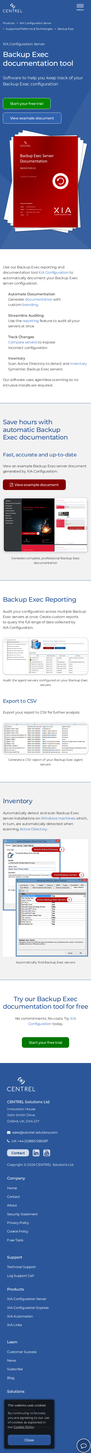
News (11, 1360)
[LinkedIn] (36, 1152)
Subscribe (15, 1369)
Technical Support (21, 1267)
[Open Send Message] (84, 1446)
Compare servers (22, 342)
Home (12, 1188)
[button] (80, 8)
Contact (18, 1153)
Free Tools (15, 1240)
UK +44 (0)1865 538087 (29, 1141)
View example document (32, 118)
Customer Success (21, 1352)
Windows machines (58, 818)
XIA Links (14, 1325)
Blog (10, 1378)
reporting (31, 320)
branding (30, 304)
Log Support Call (20, 1276)
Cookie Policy (17, 1231)
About (12, 1205)
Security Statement (22, 1214)
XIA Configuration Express (28, 1308)
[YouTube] (46, 1152)
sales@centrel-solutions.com (35, 1132)
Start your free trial (26, 103)
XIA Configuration (53, 272)
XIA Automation (20, 1316)
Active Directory (33, 829)
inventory (78, 363)
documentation (38, 299)
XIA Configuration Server (26, 1299)
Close (29, 1440)
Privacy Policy (18, 1223)
